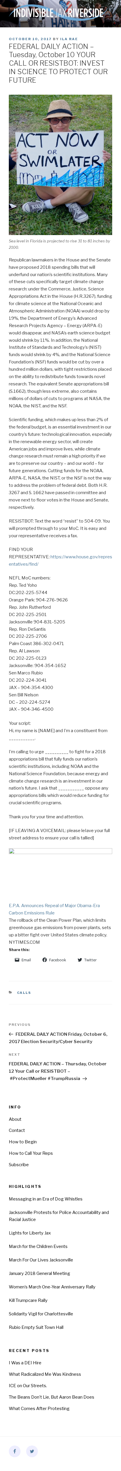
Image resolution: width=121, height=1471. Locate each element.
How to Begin (23, 1142)
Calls (24, 993)
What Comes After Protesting (39, 1408)
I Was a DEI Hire (25, 1362)
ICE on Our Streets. (28, 1385)
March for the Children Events (38, 1246)
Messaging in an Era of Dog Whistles (46, 1199)
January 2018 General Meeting (39, 1273)
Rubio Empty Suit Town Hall (36, 1327)
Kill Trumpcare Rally (28, 1300)
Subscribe (19, 1164)
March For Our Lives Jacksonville (41, 1260)
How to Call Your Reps (31, 1153)
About (15, 1119)
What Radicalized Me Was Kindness (45, 1374)
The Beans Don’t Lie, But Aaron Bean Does (51, 1397)
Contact (17, 1130)
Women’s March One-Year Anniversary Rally (52, 1287)
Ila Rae (69, 39)
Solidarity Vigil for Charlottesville (41, 1314)
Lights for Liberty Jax (30, 1233)
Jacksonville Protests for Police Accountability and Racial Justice (59, 1216)
